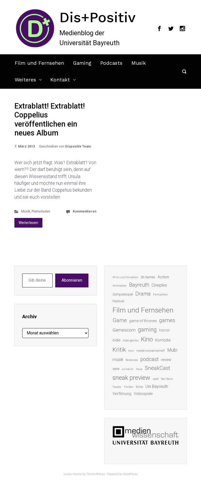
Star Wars (167, 378)
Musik (138, 63)
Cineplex (159, 285)
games (167, 320)
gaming (147, 329)
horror (164, 330)
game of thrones (143, 321)
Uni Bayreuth (157, 386)
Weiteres (25, 80)
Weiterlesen (28, 223)
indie (116, 340)
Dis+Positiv (97, 17)
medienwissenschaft (150, 350)
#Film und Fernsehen (125, 277)
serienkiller (128, 369)
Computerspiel (123, 294)
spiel (156, 379)
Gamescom (124, 330)
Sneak (139, 369)
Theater (117, 387)
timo (139, 387)
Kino (147, 339)
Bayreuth (139, 285)
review (166, 360)
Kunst (131, 350)
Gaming (82, 63)
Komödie (163, 340)
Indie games (131, 340)
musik (118, 359)
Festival (118, 301)
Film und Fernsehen (39, 63)
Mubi (172, 350)
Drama (143, 294)
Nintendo (132, 360)
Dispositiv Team (78, 146)
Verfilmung (122, 393)
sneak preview (131, 377)
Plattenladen (41, 211)
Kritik (119, 349)
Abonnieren (72, 280)
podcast (149, 359)
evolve (68, 474)
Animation (120, 285)
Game (120, 320)
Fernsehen (160, 294)
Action (163, 277)
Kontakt (60, 80)
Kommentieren (84, 211)
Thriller (128, 387)
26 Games (148, 277)
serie (116, 369)
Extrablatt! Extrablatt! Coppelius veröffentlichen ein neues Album (49, 120)
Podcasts (111, 63)
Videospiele (143, 394)
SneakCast (157, 368)
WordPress (130, 474)
